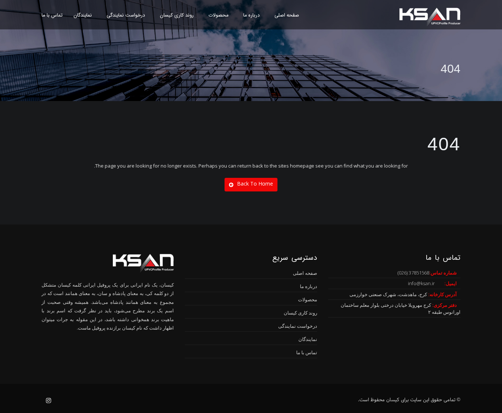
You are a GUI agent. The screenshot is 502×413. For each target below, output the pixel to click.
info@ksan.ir (421, 283)
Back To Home (255, 183)
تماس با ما (52, 15)
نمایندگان (82, 15)
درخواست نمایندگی (126, 15)
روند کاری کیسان (177, 15)
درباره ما (251, 15)
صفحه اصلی (287, 15)
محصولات (218, 15)
